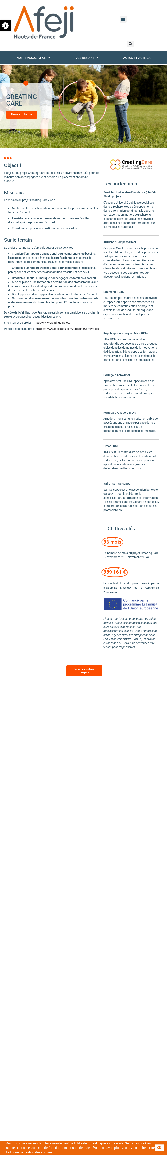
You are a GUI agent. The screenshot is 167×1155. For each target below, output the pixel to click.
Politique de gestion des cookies (29, 1152)
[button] (5, 25)
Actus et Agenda (137, 58)
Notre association (31, 58)
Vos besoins (84, 58)
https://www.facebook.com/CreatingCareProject (68, 328)
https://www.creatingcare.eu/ (51, 322)
